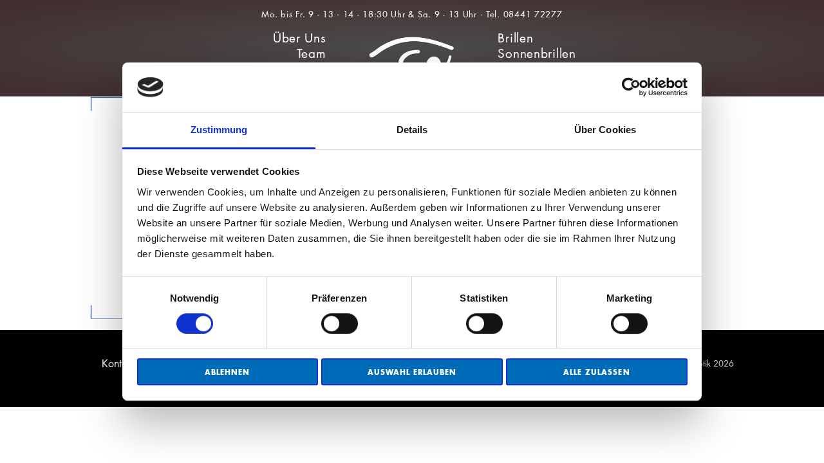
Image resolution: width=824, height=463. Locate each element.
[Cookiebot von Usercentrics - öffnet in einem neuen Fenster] (631, 87)
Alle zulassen (596, 372)
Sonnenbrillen (537, 54)
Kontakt (118, 363)
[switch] (339, 323)
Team (311, 54)
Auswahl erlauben (412, 372)
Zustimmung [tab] (219, 129)
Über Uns (299, 38)
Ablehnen (227, 372)
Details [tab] (412, 129)
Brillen (515, 38)
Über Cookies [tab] (605, 129)
